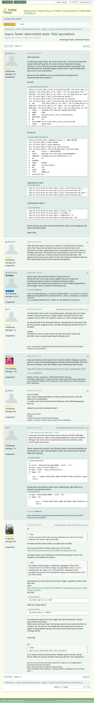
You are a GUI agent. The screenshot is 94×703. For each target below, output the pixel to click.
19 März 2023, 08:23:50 (34, 242)
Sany (10, 524)
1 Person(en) (31, 290)
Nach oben (8, 677)
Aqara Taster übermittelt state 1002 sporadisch (48, 650)
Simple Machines (18, 700)
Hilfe (56, 700)
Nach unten (8, 46)
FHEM (57, 10)
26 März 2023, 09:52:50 (34, 309)
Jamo (10, 356)
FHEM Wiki (85, 10)
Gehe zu (57, 687)
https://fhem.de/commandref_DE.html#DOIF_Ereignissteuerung (51, 550)
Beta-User (12, 272)
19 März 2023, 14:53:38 (34, 273)
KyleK (10, 390)
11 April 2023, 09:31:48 (34, 525)
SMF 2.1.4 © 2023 (7, 700)
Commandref (70, 10)
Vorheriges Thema (66, 40)
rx (9, 309)
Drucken (86, 46)
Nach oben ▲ (88, 700)
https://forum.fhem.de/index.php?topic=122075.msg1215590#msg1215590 (56, 369)
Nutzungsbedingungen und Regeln (70, 700)
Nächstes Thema (82, 40)
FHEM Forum (9, 11)
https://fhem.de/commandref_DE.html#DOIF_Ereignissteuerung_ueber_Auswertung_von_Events (57, 589)
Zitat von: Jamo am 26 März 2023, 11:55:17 (44, 432)
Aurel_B (11, 241)
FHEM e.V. (31, 13)
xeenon (11, 53)
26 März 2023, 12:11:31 (34, 428)
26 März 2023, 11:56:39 (34, 390)
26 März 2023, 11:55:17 (34, 356)
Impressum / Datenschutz (38, 10)
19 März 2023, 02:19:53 (34, 53)
